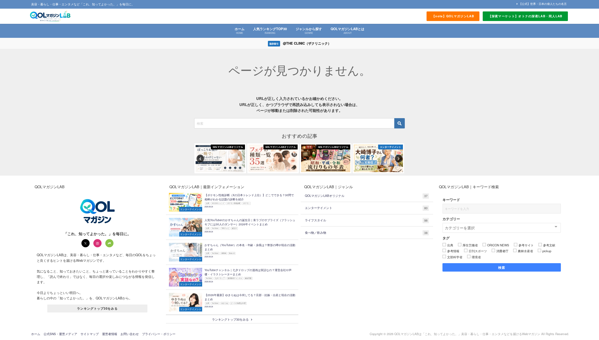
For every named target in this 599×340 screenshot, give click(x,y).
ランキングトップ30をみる (97, 308)
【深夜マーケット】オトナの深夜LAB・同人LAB (525, 16)
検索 (501, 267)
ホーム (35, 334)
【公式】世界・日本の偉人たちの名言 (543, 4)
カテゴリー (451, 218)
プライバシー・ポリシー (158, 334)
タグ (445, 238)
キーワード (451, 199)
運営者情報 (109, 334)
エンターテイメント (366, 207)
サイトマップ (89, 334)
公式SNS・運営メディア (60, 334)
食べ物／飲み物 (366, 232)
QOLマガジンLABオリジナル (366, 195)
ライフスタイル (366, 220)
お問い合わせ (130, 334)
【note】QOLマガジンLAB (453, 16)
